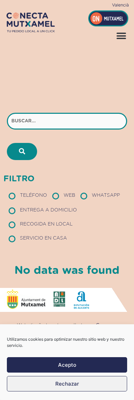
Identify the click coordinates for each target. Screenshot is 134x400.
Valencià (120, 5)
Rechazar (67, 383)
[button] (121, 36)
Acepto (67, 365)
